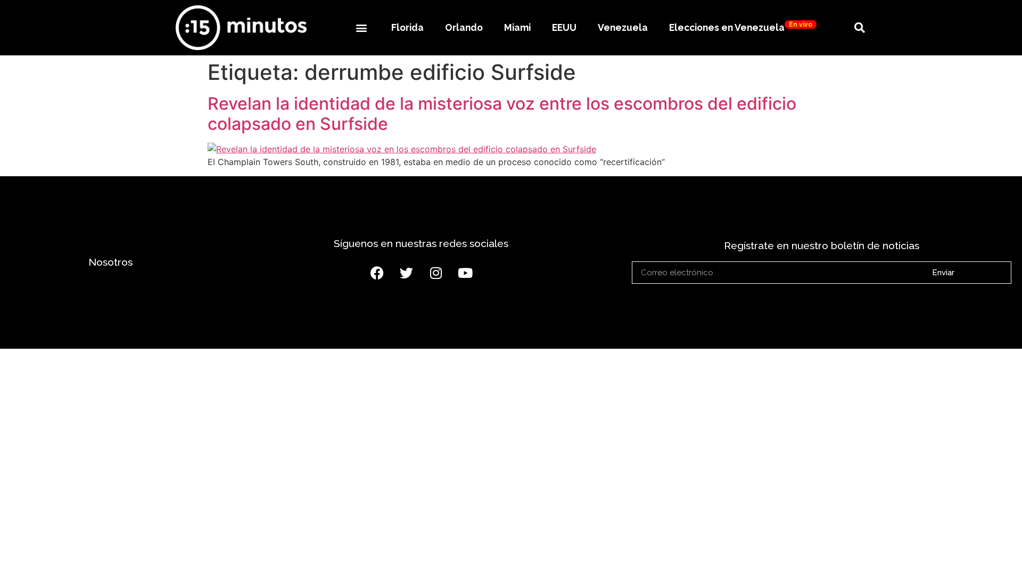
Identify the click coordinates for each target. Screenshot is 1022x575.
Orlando (464, 27)
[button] (361, 27)
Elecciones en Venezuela (740, 27)
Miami (517, 27)
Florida (407, 27)
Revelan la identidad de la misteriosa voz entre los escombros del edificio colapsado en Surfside (502, 113)
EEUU (564, 27)
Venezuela (623, 27)
